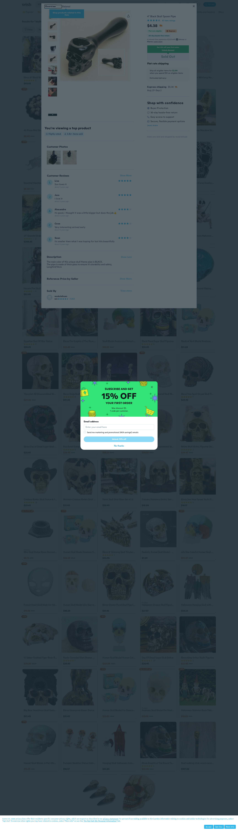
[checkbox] (85, 432)
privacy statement (110, 818)
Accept (209, 826)
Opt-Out (218, 826)
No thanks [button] (119, 445)
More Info (230, 826)
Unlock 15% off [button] (119, 439)
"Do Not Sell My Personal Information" (100, 821)
